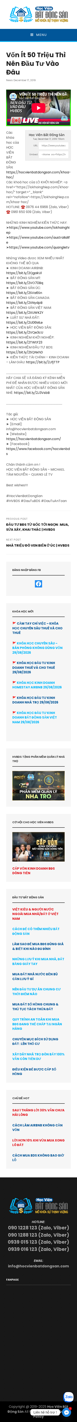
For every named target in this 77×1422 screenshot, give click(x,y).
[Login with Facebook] (38, 583)
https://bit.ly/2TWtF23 (24, 342)
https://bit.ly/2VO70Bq (24, 283)
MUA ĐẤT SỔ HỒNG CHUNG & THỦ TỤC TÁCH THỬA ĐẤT (35, 1006)
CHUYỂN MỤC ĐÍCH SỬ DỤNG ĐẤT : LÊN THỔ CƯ (35, 1041)
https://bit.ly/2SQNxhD (24, 352)
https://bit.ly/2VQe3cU (24, 332)
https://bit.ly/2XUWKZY (24, 312)
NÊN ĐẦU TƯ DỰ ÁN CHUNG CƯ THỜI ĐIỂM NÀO (36, 991)
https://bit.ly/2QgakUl (24, 273)
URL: (35, 145)
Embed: (34, 154)
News (9, 80)
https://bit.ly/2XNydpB (24, 302)
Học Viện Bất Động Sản (46, 135)
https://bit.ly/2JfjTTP (43, 362)
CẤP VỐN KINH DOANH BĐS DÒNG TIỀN (33, 870)
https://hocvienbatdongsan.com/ (33, 439)
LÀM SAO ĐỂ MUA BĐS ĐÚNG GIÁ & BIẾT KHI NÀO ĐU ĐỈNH (38, 946)
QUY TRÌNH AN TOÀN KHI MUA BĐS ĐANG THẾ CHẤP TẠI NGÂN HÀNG (37, 1024)
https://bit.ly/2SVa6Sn (24, 292)
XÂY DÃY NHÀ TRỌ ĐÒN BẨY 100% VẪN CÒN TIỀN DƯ (38, 1056)
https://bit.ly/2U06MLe (24, 322)
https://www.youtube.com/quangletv (39, 247)
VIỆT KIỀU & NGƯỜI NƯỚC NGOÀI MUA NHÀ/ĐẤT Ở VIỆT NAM (35, 914)
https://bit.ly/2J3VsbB (32, 392)
